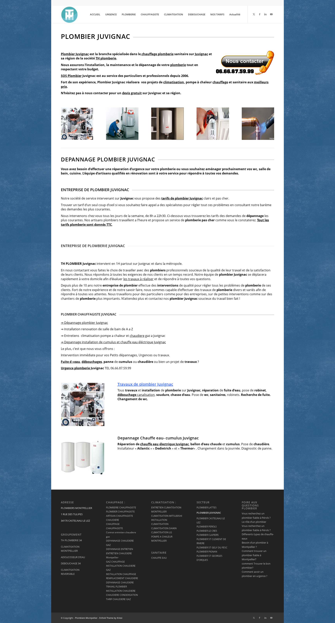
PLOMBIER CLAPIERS (208, 535)
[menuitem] (95, 14)
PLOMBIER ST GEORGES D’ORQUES (209, 558)
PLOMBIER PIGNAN (207, 551)
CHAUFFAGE (113, 524)
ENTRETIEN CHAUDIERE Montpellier (119, 555)
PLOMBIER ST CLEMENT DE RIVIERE (211, 541)
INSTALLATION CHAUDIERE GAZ (121, 568)
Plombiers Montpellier (86, 617)
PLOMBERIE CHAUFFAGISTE (121, 507)
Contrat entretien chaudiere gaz (121, 534)
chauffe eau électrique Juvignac (164, 444)
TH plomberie (106, 58)
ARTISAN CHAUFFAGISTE (119, 516)
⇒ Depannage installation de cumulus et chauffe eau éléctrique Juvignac (113, 342)
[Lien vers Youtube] (271, 14)
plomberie (166, 54)
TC (110, 224)
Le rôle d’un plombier (254, 522)
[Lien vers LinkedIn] (265, 14)
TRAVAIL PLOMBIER (116, 586)
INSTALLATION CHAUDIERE (121, 591)
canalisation (136, 395)
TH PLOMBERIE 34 (71, 540)
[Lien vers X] (254, 14)
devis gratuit (132, 93)
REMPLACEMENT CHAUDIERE (122, 578)
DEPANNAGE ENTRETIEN (119, 549)
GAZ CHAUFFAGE (115, 561)
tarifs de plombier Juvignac (182, 198)
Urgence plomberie (75, 368)
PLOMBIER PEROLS (207, 526)
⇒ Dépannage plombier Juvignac (84, 323)
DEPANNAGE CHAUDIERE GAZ (120, 542)
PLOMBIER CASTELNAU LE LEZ (211, 520)
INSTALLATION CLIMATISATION (159, 522)
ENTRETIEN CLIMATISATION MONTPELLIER (166, 509)
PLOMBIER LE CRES (207, 530)
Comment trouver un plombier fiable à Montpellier (254, 555)
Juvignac (201, 54)
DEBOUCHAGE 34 (71, 563)
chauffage (220, 82)
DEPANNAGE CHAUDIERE (120, 582)
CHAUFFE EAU (159, 557)
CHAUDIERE (112, 520)
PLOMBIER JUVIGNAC (209, 512)
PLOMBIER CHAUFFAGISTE (120, 511)
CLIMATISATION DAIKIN (164, 528)
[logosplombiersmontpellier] (69, 14)
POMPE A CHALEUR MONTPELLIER (161, 538)
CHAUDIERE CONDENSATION (122, 595)
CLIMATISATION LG (161, 532)
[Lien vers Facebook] (259, 14)
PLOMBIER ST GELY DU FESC (212, 547)
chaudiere (137, 336)
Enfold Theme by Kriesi (110, 617)
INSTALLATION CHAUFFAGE (121, 574)
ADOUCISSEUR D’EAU (73, 557)
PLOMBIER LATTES (207, 507)
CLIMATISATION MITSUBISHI (166, 516)
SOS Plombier (71, 76)
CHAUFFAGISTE (114, 528)
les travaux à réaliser (138, 279)
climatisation (173, 82)
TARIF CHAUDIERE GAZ (118, 599)
